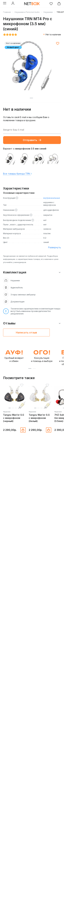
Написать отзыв (26, 332)
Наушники (48, 12)
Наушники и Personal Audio (27, 12)
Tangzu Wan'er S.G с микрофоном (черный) (13, 417)
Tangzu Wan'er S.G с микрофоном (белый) (39, 417)
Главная (7, 12)
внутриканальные (51, 198)
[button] (29, 368)
